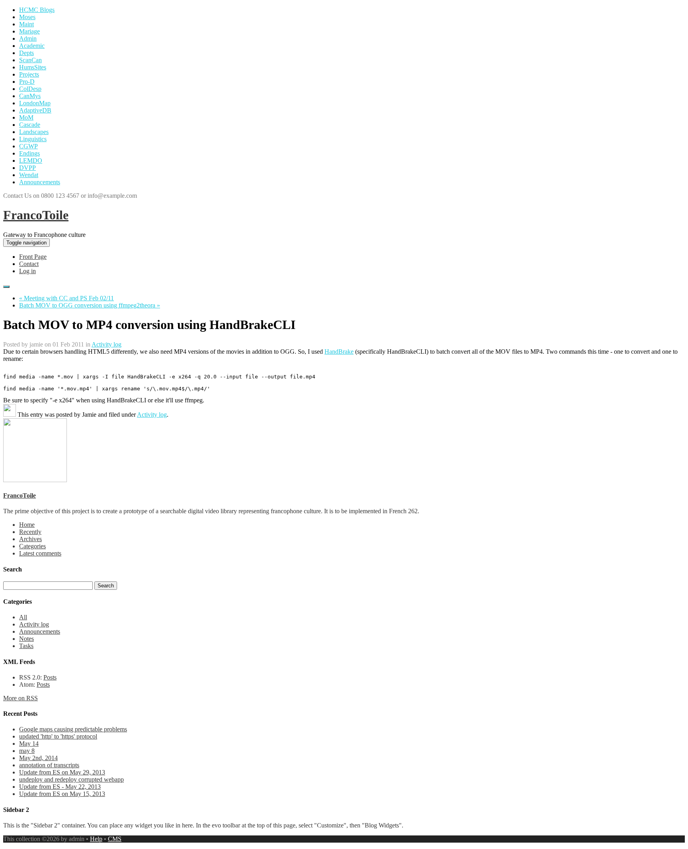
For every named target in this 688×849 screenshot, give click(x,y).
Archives (30, 539)
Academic (32, 45)
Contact (29, 263)
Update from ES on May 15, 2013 (62, 793)
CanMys (30, 96)
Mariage (29, 31)
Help (96, 838)
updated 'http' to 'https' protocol (58, 736)
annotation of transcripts (49, 765)
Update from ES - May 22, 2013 (60, 786)
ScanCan (30, 60)
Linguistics (33, 139)
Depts (26, 52)
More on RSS (20, 698)
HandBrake (339, 351)
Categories (32, 546)
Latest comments (40, 553)
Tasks (26, 645)
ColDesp (30, 88)
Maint (26, 24)
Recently (30, 531)
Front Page (33, 256)
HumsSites (32, 67)
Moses (27, 17)
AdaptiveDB (35, 110)
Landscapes (34, 131)
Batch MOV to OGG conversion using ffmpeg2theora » (89, 305)
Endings (29, 153)
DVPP (27, 167)
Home (27, 524)
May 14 (29, 743)
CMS (114, 838)
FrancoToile (35, 215)
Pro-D (27, 81)
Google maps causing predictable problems (73, 729)
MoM (26, 117)
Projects (29, 74)
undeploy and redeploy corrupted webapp (71, 779)
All (23, 617)
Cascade (29, 124)
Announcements (39, 182)
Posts (50, 677)
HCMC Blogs (37, 9)
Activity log (106, 344)
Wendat (28, 174)
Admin (28, 38)
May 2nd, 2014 (38, 757)
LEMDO (30, 160)
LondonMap (35, 103)
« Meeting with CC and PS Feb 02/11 (66, 298)
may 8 (27, 750)
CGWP (28, 146)
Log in (27, 271)
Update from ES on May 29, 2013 (62, 772)
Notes (26, 638)
